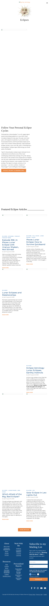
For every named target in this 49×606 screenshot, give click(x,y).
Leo (33, 490)
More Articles (24, 529)
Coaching (18, 555)
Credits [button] (45, 594)
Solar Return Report (18, 575)
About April (7, 546)
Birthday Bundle (18, 572)
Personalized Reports (18, 569)
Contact (7, 555)
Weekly (34, 574)
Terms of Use (39, 594)
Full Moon (35, 235)
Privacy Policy (32, 594)
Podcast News (6, 237)
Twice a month (34, 576)
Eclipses (4, 236)
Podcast (17, 236)
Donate (7, 553)
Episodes (11, 236)
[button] (47, 3)
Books (6, 551)
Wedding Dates (7, 576)
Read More (5, 267)
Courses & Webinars (18, 551)
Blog (6, 564)
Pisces (33, 237)
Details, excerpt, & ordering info (13, 170)
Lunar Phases (12, 490)
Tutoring (18, 553)
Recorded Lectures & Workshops (7, 571)
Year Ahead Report (18, 578)
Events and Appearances (6, 549)
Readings (18, 548)
